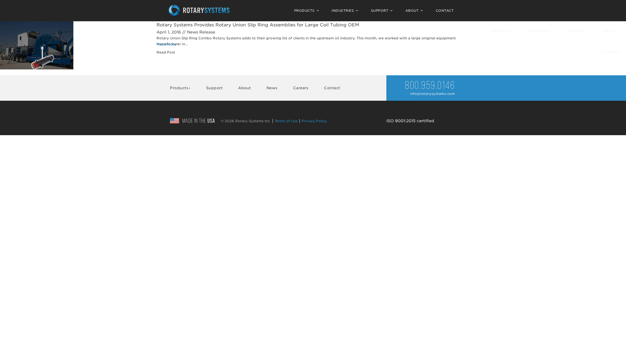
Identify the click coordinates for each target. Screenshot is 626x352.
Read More (166, 44)
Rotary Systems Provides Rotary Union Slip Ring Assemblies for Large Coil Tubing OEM (257, 24)
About (412, 10)
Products (304, 10)
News (272, 88)
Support (380, 10)
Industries (343, 10)
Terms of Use (286, 121)
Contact (445, 10)
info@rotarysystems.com (432, 94)
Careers (301, 88)
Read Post (165, 52)
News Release (201, 32)
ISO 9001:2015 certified (410, 121)
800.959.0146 (430, 86)
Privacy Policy (314, 121)
